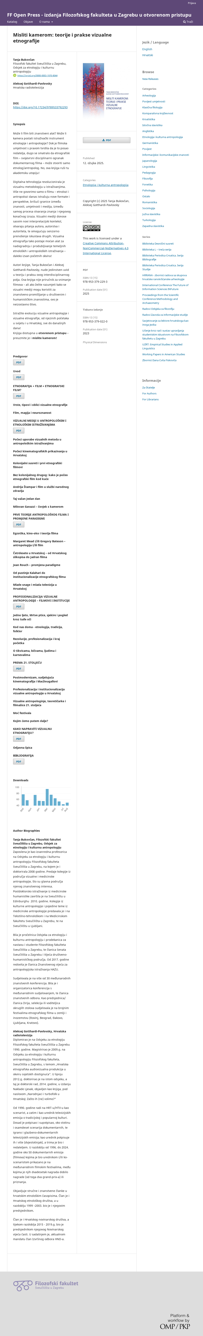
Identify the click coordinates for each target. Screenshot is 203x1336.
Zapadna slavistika (153, 226)
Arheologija (149, 95)
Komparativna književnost (157, 113)
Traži (189, 22)
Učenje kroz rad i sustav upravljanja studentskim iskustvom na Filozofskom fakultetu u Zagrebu (165, 334)
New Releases (150, 79)
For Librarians (150, 399)
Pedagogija (149, 172)
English (147, 49)
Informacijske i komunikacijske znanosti (165, 155)
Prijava (192, 3)
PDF (18, 362)
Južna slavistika (151, 214)
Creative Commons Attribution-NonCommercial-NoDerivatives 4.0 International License (105, 248)
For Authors (149, 393)
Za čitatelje (148, 387)
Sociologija (148, 208)
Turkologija (149, 220)
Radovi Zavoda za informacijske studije (165, 315)
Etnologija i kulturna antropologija (105, 185)
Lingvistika (148, 166)
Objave (28, 22)
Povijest (147, 149)
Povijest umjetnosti (153, 101)
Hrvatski (147, 55)
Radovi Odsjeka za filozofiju (158, 309)
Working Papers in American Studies (163, 354)
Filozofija (147, 178)
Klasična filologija (152, 107)
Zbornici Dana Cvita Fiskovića (159, 360)
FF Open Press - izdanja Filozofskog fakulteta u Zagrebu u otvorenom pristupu (99, 14)
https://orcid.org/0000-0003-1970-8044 (37, 75)
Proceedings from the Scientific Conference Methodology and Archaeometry (160, 299)
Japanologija (149, 161)
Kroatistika (148, 119)
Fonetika (147, 184)
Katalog (12, 22)
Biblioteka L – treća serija (156, 249)
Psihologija (148, 190)
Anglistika (148, 131)
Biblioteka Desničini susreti (158, 243)
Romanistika (149, 202)
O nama (45, 22)
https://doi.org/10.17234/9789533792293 (40, 107)
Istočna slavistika (152, 125)
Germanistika (150, 143)
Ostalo (146, 196)
